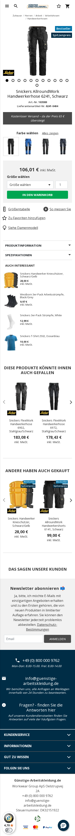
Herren (29, 15)
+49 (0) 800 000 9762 (41, 660)
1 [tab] (7, 80)
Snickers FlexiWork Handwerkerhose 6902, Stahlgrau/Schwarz (21, 426)
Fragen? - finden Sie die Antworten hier (41, 708)
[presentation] (69, 402)
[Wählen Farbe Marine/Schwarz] (63, 147)
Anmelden (57, 639)
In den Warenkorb (37, 195)
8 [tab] (49, 80)
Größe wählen (18, 177)
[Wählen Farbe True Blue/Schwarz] (29, 147)
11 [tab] (67, 80)
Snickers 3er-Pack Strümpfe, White (41, 315)
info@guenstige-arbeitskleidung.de (41, 681)
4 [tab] (25, 80)
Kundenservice (17, 735)
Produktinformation (23, 245)
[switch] (8, 830)
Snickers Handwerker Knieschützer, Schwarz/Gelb (41, 275)
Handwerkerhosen (37, 18)
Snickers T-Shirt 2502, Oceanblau (40, 336)
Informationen (18, 746)
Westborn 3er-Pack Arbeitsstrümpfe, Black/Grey (42, 296)
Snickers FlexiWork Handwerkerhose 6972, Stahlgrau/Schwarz (54, 426)
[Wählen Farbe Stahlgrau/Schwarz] (46, 147)
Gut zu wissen (16, 757)
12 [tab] (37, 85)
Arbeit (39, 15)
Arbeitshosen (52, 15)
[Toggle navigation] (7, 6)
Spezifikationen (18, 255)
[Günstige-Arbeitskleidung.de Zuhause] (37, 5)
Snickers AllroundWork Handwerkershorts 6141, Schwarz (54, 524)
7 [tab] (43, 80)
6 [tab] (37, 80)
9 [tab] (55, 80)
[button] (63, 825)
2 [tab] (13, 80)
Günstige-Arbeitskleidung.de (37, 780)
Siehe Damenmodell (23, 228)
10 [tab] (61, 80)
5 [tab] (31, 80)
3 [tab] (19, 80)
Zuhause (17, 15)
